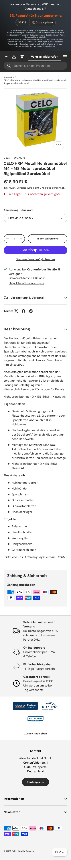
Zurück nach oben (35, 733)
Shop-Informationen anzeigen (26, 283)
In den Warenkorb (47, 238)
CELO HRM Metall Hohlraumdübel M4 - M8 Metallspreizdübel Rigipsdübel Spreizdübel (35, 82)
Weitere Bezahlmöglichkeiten (35, 259)
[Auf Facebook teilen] (23, 311)
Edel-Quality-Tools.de (23, 851)
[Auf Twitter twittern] (16, 311)
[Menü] (65, 57)
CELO (7, 157)
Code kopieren (44, 22)
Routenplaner (35, 782)
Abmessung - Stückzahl (18, 210)
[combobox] (35, 66)
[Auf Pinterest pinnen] (30, 311)
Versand (21, 187)
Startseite (9, 77)
